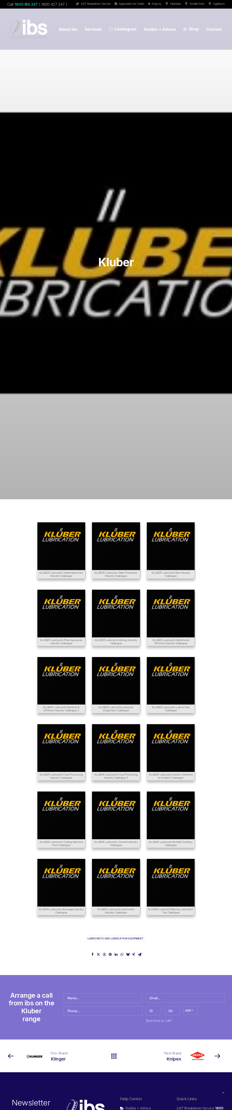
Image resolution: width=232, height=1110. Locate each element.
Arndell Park (197, 3)
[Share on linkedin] (116, 954)
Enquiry (156, 3)
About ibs (68, 29)
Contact (214, 29)
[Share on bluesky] (127, 954)
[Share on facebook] (92, 954)
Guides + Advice (160, 29)
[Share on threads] (104, 954)
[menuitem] (94, 3)
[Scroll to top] (223, 1092)
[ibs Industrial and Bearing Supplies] (29, 29)
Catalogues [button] (125, 29)
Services (93, 29)
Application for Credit (131, 3)
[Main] (116, 1056)
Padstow (175, 3)
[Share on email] (139, 954)
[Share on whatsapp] (122, 954)
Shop (194, 29)
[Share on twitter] (98, 954)
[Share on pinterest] (110, 954)
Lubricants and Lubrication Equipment (115, 938)
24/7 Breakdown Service (96, 3)
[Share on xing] (133, 954)
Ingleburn (219, 3)
